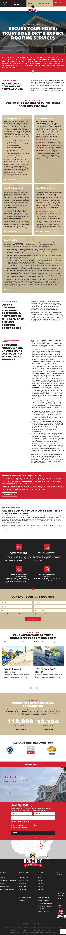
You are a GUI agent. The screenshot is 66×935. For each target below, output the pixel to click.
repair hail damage (13, 262)
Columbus (37, 65)
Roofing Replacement (10, 231)
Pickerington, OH (24, 895)
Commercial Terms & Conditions (44, 907)
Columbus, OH (23, 877)
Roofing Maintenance (42, 231)
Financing (51, 9)
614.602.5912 (62, 902)
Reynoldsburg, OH (25, 898)
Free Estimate (8, 494)
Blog (58, 9)
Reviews (15, 9)
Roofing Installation (42, 161)
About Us (23, 9)
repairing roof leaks (39, 270)
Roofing (15, 824)
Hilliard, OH (22, 883)
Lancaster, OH (23, 886)
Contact (41, 892)
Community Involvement (46, 903)
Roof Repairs (7, 289)
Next (37, 688)
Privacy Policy (52, 615)
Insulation (37, 824)
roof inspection (9, 133)
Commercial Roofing (18, 825)
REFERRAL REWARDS (30, 4)
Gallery (40, 880)
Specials (43, 9)
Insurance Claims (43, 898)
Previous (31, 688)
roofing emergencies (43, 249)
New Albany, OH (24, 892)
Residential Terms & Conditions (44, 912)
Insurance (41, 3)
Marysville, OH (23, 889)
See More (22, 900)
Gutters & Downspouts (8, 880)
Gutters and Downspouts (20, 827)
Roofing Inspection (10, 179)
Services (8, 9)
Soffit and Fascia (39, 825)
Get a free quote (58, 3)
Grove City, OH (23, 880)
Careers (47, 3)
